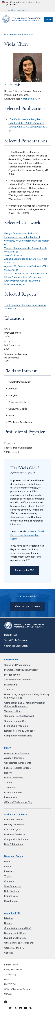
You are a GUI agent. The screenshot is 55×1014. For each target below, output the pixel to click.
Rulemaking (10, 684)
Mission (8, 918)
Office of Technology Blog (18, 802)
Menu (48, 19)
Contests (9, 881)
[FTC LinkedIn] (20, 1008)
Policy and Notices (13, 970)
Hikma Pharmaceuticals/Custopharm (23, 277)
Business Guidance (14, 834)
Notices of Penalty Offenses (19, 731)
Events (7, 866)
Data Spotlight (12, 891)
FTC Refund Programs (16, 726)
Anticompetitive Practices (18, 679)
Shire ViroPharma (13, 255)
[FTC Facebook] (5, 1002)
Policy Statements (14, 792)
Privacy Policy (11, 965)
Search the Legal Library (16, 646)
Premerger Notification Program (21, 670)
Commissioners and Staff (20, 34)
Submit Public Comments (16, 640)
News (7, 861)
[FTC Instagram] (10, 1008)
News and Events (13, 856)
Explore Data (11, 896)
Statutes (8, 689)
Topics (7, 876)
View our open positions (27, 606)
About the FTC (12, 913)
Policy (7, 748)
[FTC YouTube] (25, 1008)
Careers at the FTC (14, 948)
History (8, 923)
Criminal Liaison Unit (15, 721)
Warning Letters (12, 711)
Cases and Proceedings (17, 665)
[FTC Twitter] (15, 1008)
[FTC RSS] (30, 1008)
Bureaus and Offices (15, 933)
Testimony (10, 787)
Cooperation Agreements (17, 763)
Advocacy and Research (17, 753)
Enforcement (11, 659)
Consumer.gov (12, 829)
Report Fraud (10, 635)
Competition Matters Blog (18, 735)
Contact (8, 953)
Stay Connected (12, 886)
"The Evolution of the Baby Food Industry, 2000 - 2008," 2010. (28, 123)
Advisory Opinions (14, 758)
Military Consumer (14, 824)
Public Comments (13, 777)
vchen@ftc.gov (29, 98)
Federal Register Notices (17, 768)
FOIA (6, 979)
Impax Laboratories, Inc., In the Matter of (25, 273)
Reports (8, 773)
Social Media (11, 901)
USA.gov (8, 994)
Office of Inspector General (19, 943)
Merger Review (12, 675)
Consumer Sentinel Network (19, 716)
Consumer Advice (13, 819)
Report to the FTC (24, 570)
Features (9, 871)
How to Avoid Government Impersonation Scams (27, 535)
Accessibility (10, 974)
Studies (8, 782)
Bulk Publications (13, 844)
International (11, 797)
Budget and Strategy (15, 938)
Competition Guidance (16, 839)
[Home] (22, 22)
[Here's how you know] (27, 6)
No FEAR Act (10, 984)
